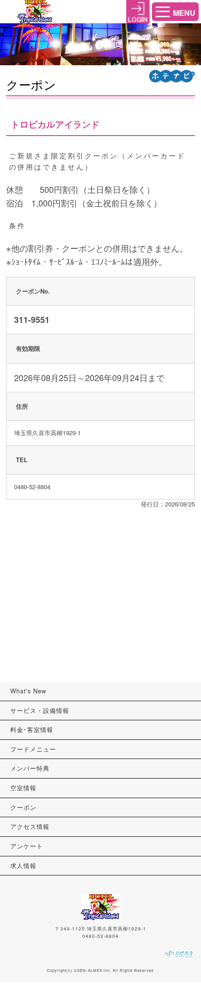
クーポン (23, 807)
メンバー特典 (30, 768)
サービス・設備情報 (39, 710)
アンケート (26, 845)
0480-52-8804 (100, 936)
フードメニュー (33, 749)
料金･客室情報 (31, 729)
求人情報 (23, 865)
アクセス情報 (30, 826)
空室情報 (23, 787)
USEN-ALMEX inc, (92, 970)
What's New (28, 690)
